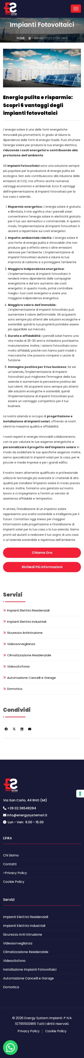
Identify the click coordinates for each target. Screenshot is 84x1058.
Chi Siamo (11, 855)
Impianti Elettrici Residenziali (28, 610)
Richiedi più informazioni (42, 567)
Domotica (14, 689)
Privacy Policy (29, 1031)
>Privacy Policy (15, 873)
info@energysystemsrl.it (27, 815)
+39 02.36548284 (21, 808)
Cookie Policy (13, 881)
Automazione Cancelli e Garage (31, 678)
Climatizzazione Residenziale (29, 655)
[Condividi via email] (30, 729)
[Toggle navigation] (76, 9)
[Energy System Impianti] (10, 9)
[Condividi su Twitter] (14, 729)
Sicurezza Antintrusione (25, 633)
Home (21, 38)
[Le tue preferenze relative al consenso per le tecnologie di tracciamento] (80, 793)
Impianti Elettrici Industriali (26, 621)
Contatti (10, 864)
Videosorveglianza (21, 644)
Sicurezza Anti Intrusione (22, 934)
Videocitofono (14, 960)
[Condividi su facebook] (6, 729)
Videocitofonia (18, 666)
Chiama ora (42, 552)
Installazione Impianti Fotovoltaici (29, 969)
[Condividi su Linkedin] (22, 729)
